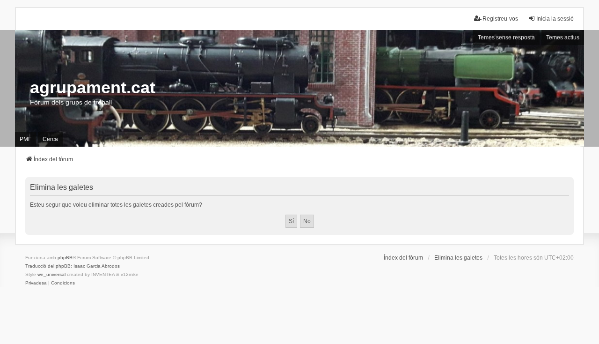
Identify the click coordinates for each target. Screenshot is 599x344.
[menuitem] (36, 283)
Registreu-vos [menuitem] (500, 18)
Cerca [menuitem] (50, 139)
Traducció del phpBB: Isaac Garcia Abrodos (72, 266)
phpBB (65, 257)
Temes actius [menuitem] (562, 37)
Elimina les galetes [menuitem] (458, 257)
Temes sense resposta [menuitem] (506, 37)
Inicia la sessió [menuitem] (555, 18)
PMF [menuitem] (25, 139)
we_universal (51, 274)
